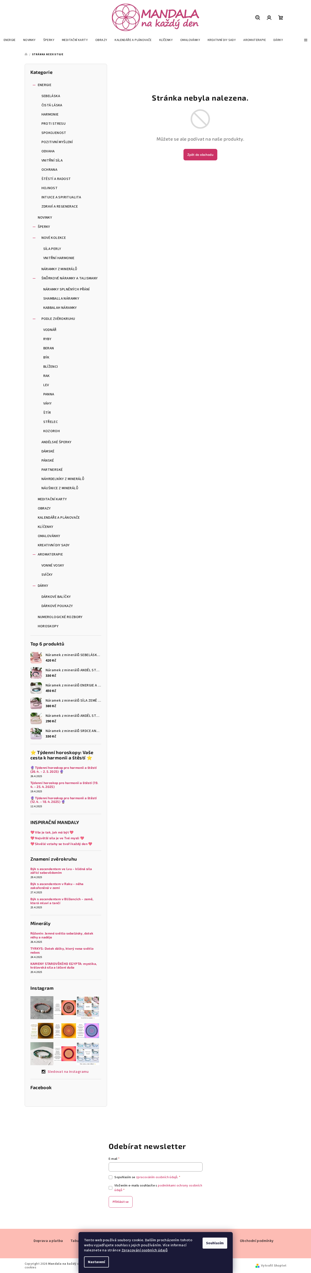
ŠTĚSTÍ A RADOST (56, 178)
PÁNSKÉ (47, 460)
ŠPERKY (44, 226)
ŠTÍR (47, 412)
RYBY (47, 338)
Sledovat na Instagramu (68, 1071)
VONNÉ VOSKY (52, 565)
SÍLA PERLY (52, 248)
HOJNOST (49, 188)
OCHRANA (49, 169)
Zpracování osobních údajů (145, 1250)
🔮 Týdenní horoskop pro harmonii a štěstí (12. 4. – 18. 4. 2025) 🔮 (63, 800)
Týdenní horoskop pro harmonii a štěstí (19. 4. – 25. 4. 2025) (64, 785)
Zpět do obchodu (200, 154)
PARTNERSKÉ (52, 469)
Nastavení (96, 1261)
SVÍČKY (47, 574)
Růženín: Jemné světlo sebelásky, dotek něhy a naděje (61, 935)
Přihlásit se (121, 1202)
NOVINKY (45, 217)
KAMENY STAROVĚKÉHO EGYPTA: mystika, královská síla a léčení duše (63, 965)
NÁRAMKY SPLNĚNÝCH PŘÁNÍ (66, 289)
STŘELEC (50, 421)
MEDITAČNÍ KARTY (52, 499)
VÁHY (47, 403)
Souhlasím (215, 1243)
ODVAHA (48, 151)
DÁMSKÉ (48, 451)
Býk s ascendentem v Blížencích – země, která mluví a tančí (61, 901)
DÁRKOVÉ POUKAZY (57, 605)
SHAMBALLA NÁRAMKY (61, 298)
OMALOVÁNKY (49, 535)
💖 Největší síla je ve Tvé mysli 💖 (57, 838)
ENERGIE (45, 84)
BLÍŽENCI (50, 366)
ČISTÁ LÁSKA (51, 105)
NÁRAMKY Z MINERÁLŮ (59, 269)
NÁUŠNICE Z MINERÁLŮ (59, 488)
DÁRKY (43, 585)
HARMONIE (50, 114)
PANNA (48, 394)
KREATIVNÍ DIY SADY (54, 545)
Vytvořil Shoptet (273, 1265)
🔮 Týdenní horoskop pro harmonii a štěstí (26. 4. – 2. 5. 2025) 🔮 (63, 769)
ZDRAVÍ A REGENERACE (59, 206)
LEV (46, 385)
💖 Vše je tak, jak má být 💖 (52, 832)
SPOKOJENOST (53, 132)
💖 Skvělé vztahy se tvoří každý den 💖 (61, 844)
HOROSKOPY (48, 626)
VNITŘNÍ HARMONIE (59, 257)
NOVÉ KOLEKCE (53, 237)
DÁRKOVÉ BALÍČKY (56, 596)
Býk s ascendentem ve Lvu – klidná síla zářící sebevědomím (61, 871)
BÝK (46, 357)
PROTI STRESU (53, 123)
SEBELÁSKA (50, 95)
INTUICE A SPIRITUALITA (61, 197)
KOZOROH (51, 431)
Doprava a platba (48, 1240)
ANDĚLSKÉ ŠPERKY (56, 442)
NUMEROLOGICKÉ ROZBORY (60, 616)
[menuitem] (9, 40)
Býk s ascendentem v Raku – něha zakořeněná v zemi (57, 886)
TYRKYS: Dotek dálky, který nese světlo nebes (62, 950)
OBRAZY (44, 508)
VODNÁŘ (50, 329)
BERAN (48, 348)
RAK (46, 375)
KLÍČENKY (45, 526)
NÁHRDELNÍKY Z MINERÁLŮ (62, 478)
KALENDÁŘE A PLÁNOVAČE (59, 517)
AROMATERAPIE (50, 554)
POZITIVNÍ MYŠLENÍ (57, 142)
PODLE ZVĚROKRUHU (58, 318)
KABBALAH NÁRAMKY (60, 307)
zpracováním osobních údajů (156, 1177)
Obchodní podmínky (257, 1240)
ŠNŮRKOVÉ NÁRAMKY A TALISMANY (69, 278)
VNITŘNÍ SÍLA (52, 160)
